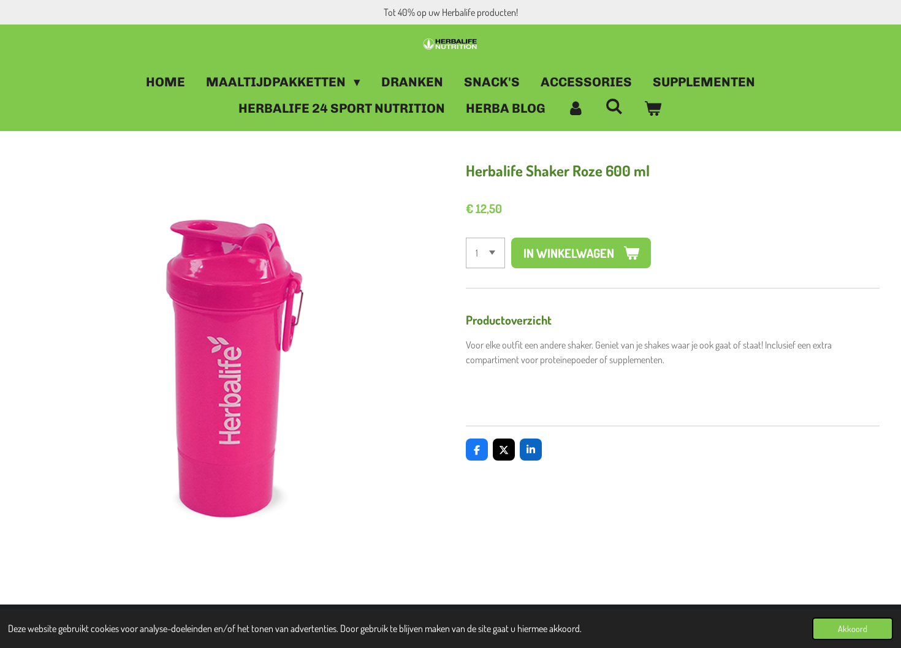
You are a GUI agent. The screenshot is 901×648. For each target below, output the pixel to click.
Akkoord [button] (852, 628)
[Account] (575, 108)
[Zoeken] (614, 106)
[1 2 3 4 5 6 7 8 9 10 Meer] (485, 253)
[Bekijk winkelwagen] (653, 108)
